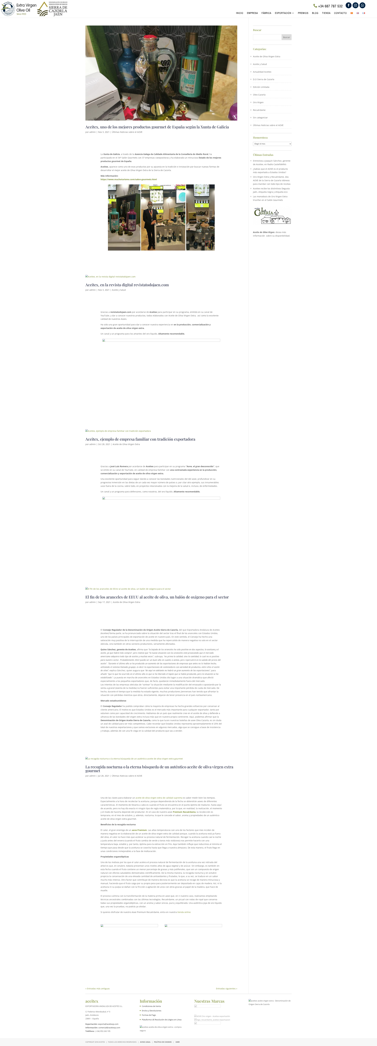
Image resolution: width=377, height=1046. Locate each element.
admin (92, 132)
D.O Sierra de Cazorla (263, 79)
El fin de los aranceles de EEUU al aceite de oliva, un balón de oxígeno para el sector (157, 597)
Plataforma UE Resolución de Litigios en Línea (161, 1019)
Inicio (239, 13)
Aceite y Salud (119, 289)
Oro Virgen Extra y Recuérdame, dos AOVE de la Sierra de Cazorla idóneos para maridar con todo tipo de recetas (272, 180)
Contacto (340, 13)
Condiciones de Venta (151, 1006)
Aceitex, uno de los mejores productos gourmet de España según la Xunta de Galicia (157, 126)
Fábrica (266, 13)
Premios (303, 13)
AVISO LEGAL (145, 1042)
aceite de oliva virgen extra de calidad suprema (159, 797)
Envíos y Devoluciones (151, 1010)
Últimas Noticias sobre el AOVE (127, 132)
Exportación (283, 13)
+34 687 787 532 (330, 6)
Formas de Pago (149, 1015)
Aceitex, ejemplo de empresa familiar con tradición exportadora (140, 439)
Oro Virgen (258, 102)
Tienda (326, 13)
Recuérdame (259, 110)
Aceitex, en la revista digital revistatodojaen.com (127, 284)
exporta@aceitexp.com (108, 1024)
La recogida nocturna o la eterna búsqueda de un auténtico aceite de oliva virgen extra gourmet (159, 768)
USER (178, 1042)
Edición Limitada (261, 87)
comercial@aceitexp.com (109, 1027)
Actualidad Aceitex (262, 71)
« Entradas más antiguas (97, 988)
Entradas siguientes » (226, 988)
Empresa (252, 13)
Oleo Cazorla (259, 94)
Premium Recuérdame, (184, 812)
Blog (315, 13)
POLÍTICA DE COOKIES (163, 1042)
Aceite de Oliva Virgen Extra (126, 444)
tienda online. (184, 912)
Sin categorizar (260, 117)
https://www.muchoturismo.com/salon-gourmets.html (129, 179)
